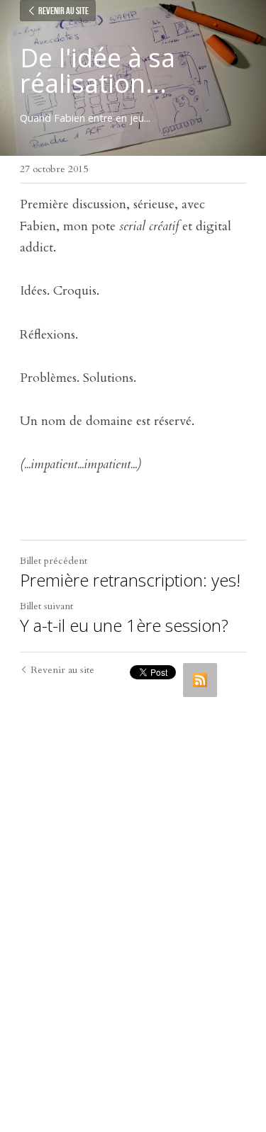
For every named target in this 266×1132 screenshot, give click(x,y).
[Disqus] (133, 881)
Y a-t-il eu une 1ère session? (124, 625)
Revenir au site (63, 10)
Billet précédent (53, 560)
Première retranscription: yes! (130, 580)
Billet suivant (46, 606)
